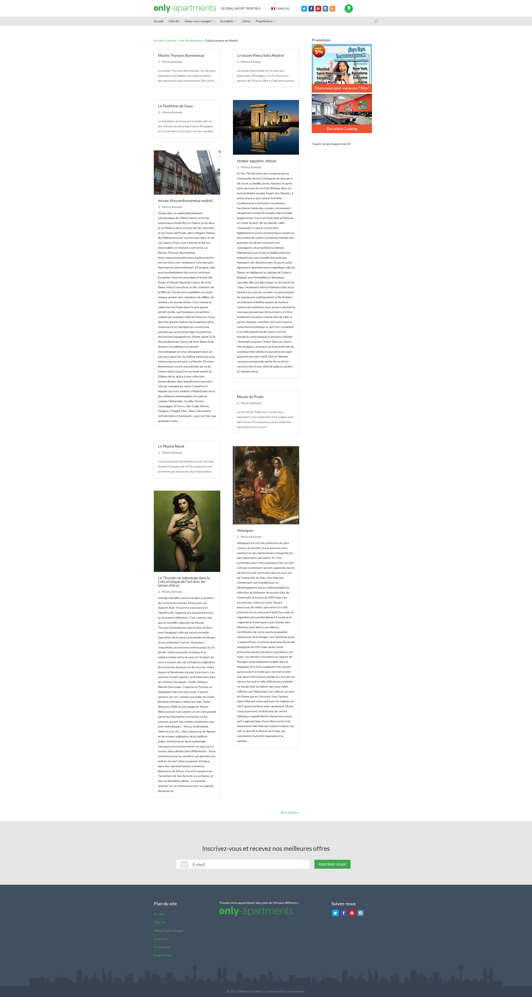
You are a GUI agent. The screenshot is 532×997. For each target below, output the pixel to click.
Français (282, 8)
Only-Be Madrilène (190, 40)
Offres (246, 21)
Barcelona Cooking (341, 128)
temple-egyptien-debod (256, 160)
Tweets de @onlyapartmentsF (331, 144)
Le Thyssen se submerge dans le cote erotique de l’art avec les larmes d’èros (184, 581)
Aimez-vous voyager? (198, 21)
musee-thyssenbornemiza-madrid (185, 200)
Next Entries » (290, 812)
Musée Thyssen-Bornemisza (181, 55)
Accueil (158, 21)
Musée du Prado (250, 396)
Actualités (227, 21)
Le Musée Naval (171, 446)
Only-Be (174, 21)
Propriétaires (264, 21)
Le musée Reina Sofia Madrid (260, 55)
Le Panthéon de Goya (175, 106)
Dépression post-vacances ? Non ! (341, 88)
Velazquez (245, 530)
